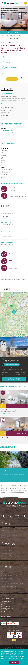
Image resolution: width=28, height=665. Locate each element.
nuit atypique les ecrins (6, 279)
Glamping (3, 571)
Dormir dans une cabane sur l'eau (8, 548)
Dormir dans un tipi (5, 558)
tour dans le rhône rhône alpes (18, 279)
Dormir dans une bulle (6, 550)
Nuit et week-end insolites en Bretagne (9, 528)
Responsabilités (20, 648)
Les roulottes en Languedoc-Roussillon (9, 575)
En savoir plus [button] (20, 658)
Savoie (4, 36)
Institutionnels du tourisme (7, 608)
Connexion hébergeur (6, 614)
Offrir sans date (13, 79)
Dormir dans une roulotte (6, 553)
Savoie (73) (7, 360)
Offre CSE (3, 603)
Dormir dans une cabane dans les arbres (10, 547)
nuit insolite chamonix (16, 485)
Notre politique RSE (5, 606)
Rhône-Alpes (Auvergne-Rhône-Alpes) (14, 35)
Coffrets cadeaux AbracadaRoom (8, 586)
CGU (14, 648)
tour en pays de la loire (16, 487)
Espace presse (19, 647)
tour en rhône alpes (8, 490)
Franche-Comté (4, 570)
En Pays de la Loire (5, 533)
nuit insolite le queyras (19, 491)
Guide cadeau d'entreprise (7, 585)
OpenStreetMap (20, 336)
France (2, 35)
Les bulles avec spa (5, 576)
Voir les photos (14, 27)
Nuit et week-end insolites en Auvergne (9, 530)
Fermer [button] (14, 662)
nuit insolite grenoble (10, 277)
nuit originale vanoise (8, 488)
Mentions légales (7, 648)
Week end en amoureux (6, 578)
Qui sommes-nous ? (10, 647)
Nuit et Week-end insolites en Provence (10, 532)
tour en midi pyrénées (21, 277)
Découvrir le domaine (14, 379)
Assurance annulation (6, 616)
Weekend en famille (5, 580)
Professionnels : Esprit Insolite (7, 598)
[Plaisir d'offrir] (25, 3)
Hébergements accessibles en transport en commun (12, 583)
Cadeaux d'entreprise (6, 601)
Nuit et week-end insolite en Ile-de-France (10, 535)
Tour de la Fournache (12, 36)
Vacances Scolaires (5, 611)
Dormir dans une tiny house (7, 552)
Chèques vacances (5, 604)
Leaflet (15, 336)
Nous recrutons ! (4, 618)
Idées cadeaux (4, 581)
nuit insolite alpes (10, 491)
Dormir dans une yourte (6, 555)
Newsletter (3, 600)
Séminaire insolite (5, 613)
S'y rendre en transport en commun (12, 364)
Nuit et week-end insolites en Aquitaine (9, 527)
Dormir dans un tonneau (6, 557)
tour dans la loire (4, 281)
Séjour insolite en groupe (6, 609)
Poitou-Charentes (5, 573)
